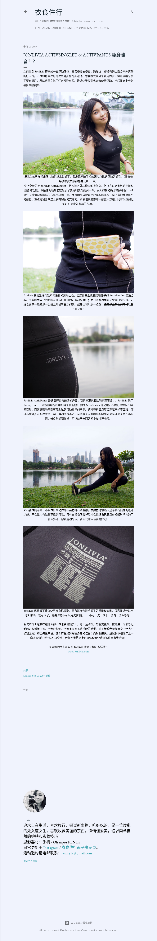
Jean (26, 819)
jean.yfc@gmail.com (77, 853)
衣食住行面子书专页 (79, 847)
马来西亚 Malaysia (88, 28)
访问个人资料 (30, 861)
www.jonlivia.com (78, 651)
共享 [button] (25, 670)
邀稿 (48, 675)
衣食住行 (48, 12)
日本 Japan (42, 28)
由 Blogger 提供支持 (81, 922)
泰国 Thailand (63, 28)
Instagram (51, 847)
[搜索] (131, 10)
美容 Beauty (38, 675)
